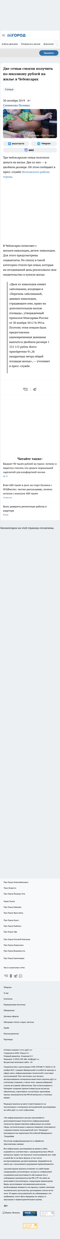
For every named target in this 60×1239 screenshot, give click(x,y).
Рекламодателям (11, 1033)
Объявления (9, 1010)
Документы (49, 44)
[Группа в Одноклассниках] (10, 976)
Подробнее (9, 1136)
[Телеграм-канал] (44, 143)
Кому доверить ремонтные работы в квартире (25, 510)
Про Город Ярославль (13, 913)
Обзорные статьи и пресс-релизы (19, 1022)
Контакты (8, 999)
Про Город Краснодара (14, 958)
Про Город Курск (11, 920)
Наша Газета (9, 901)
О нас (6, 993)
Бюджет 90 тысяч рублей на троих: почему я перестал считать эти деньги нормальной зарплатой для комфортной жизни (29, 469)
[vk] (25, 389)
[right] (57, 44)
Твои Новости (10, 888)
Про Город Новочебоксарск (16, 882)
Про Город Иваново (12, 907)
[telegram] (35, 389)
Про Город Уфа (10, 932)
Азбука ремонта (10, 44)
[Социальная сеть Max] (30, 150)
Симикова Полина (16, 105)
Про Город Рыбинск (12, 926)
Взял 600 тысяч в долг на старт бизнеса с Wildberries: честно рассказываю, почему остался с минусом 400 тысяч (27, 491)
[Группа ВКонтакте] (16, 143)
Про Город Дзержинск (14, 945)
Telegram (8, 987)
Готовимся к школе (30, 44)
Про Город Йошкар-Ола (14, 894)
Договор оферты (11, 1016)
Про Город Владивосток (14, 951)
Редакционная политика (14, 1004)
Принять (49, 52)
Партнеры (8, 1039)
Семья (9, 89)
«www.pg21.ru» (25, 1050)
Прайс (6, 1028)
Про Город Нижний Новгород (17, 939)
